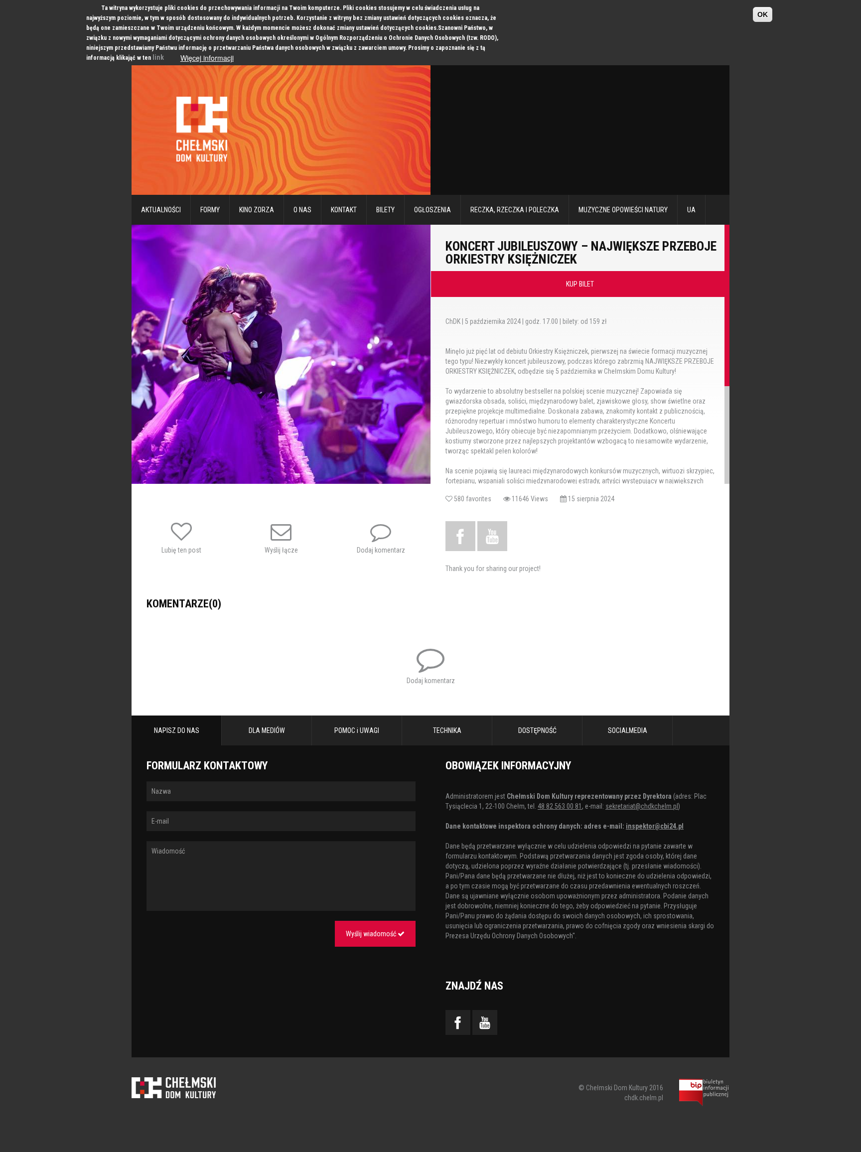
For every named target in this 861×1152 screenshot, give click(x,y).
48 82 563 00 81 (560, 806)
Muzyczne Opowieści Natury (623, 210)
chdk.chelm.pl (643, 1098)
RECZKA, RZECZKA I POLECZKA (514, 210)
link (158, 57)
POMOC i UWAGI (356, 730)
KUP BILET (580, 284)
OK (762, 14)
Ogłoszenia (432, 210)
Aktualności (161, 210)
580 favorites (477, 499)
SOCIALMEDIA (627, 730)
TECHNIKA (447, 730)
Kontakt (344, 210)
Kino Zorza (256, 210)
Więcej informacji (207, 58)
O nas (302, 210)
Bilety (385, 210)
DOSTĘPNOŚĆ (537, 730)
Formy (210, 210)
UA (691, 210)
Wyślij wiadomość (372, 934)
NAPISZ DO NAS (176, 730)
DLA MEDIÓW (267, 730)
